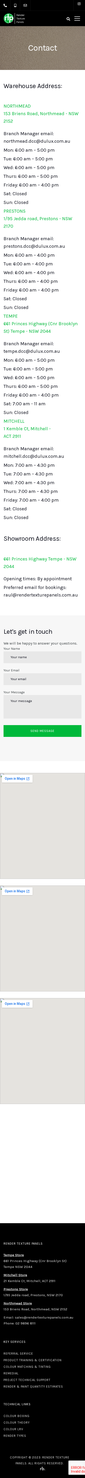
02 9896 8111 (25, 1323)
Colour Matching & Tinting (27, 1366)
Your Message (14, 692)
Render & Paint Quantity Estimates (33, 1386)
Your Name (12, 649)
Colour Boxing (17, 1416)
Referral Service (18, 1353)
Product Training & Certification (33, 1360)
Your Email (11, 670)
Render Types (15, 1435)
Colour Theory (17, 1422)
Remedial (11, 1373)
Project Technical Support (27, 1380)
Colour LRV (13, 1429)
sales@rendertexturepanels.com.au (44, 1317)
